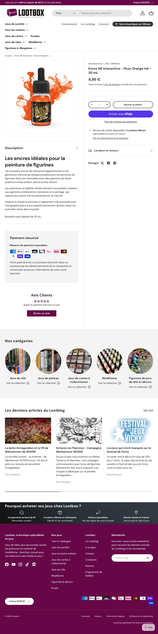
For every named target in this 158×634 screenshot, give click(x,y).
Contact (104, 24)
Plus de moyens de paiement (120, 121)
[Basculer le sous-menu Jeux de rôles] (24, 42)
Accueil (8, 56)
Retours (89, 565)
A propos (90, 547)
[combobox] (92, 13)
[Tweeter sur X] (102, 163)
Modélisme (35, 42)
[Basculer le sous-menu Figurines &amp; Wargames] (35, 48)
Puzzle (54, 588)
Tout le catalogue (61, 541)
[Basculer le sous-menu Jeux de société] (27, 24)
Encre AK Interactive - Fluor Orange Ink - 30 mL (32, 56)
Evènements (69, 24)
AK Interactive (95, 63)
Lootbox (15, 616)
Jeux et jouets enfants (63, 553)
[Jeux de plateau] (48, 361)
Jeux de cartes (14, 36)
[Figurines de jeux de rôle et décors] (140, 361)
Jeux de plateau (48, 378)
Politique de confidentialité (141, 616)
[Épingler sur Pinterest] (115, 163)
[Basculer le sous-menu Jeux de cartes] (25, 36)
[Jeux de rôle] (18, 361)
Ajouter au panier (133, 104)
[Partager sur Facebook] (108, 163)
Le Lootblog (88, 24)
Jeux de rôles (13, 42)
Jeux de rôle (18, 378)
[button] (151, 13)
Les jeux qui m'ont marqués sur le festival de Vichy (129, 450)
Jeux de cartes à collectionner (79, 380)
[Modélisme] (109, 361)
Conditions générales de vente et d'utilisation (133, 623)
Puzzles (35, 36)
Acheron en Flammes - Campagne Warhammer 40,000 (78, 450)
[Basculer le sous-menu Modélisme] (44, 42)
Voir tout (148, 410)
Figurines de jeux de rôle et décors (140, 380)
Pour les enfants (15, 30)
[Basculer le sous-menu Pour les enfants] (27, 30)
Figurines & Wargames (18, 48)
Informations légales (115, 616)
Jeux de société (14, 24)
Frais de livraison (111, 84)
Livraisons (91, 559)
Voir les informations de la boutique (110, 138)
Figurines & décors (62, 581)
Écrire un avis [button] (41, 313)
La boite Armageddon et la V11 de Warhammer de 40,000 (26, 450)
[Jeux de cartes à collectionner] (79, 361)
